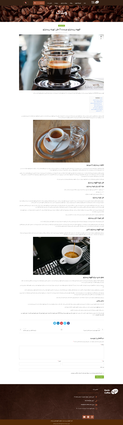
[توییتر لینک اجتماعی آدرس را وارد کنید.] (64, 323)
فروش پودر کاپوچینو (100, 315)
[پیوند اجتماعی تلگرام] (54, 323)
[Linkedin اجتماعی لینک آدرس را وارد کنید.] (58, 323)
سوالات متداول (64, 3)
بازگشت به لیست (61, 329)
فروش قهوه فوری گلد (43, 313)
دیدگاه (102, 344)
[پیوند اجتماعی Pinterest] (61, 323)
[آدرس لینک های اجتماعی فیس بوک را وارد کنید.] (68, 323)
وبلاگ (71, 3)
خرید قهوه (98, 307)
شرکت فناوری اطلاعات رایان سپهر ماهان (59, 423)
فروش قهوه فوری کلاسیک (33, 313)
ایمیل (59, 361)
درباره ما (56, 3)
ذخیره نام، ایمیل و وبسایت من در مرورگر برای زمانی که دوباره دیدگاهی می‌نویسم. (86, 373)
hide (101, 98)
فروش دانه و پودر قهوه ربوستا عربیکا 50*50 (66, 313)
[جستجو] (35, 3)
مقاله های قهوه (60, 17)
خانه (85, 3)
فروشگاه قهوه (78, 3)
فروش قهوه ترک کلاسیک (52, 313)
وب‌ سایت (102, 367)
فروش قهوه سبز (24, 313)
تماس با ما (49, 3)
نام (103, 361)
